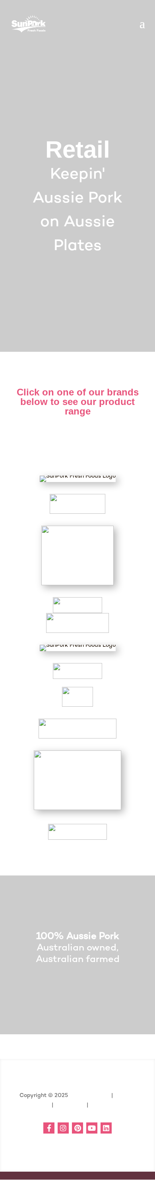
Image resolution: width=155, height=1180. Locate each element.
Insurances (69, 1104)
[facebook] (48, 1128)
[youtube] (91, 1128)
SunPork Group (90, 1095)
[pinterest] (77, 1128)
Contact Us (105, 1104)
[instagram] (63, 1128)
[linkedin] (106, 1128)
